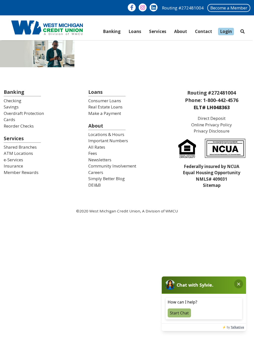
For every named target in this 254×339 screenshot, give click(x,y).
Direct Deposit (211, 118)
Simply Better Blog (106, 178)
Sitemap (212, 185)
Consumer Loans (104, 100)
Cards (9, 119)
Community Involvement (112, 166)
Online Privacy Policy (211, 125)
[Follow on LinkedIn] (154, 7)
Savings (11, 107)
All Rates (96, 147)
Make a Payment (104, 113)
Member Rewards (21, 172)
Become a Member (228, 8)
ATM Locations (18, 153)
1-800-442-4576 (220, 100)
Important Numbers (108, 140)
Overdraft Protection (24, 113)
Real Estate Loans (105, 107)
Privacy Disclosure (211, 131)
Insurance (13, 166)
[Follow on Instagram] (143, 7)
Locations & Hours (106, 134)
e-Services (13, 160)
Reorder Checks (19, 126)
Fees (92, 153)
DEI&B (94, 185)
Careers (95, 172)
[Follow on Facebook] (132, 7)
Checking (12, 100)
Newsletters (99, 160)
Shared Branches (20, 147)
